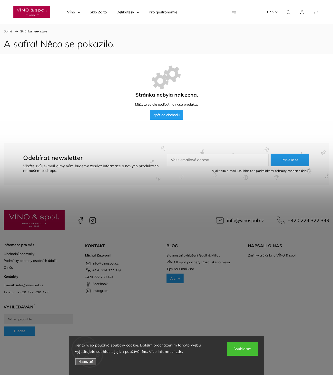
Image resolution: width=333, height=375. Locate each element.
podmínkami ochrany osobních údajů (282, 171)
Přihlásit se (290, 160)
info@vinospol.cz (245, 220)
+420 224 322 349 (308, 220)
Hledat (19, 331)
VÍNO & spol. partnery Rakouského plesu (198, 262)
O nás (8, 267)
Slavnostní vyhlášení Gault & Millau (193, 255)
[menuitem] (73, 12)
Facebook (80, 220)
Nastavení (85, 362)
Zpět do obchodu (166, 115)
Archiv (175, 278)
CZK (270, 12)
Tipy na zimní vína (180, 269)
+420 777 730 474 (99, 277)
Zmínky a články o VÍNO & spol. (272, 255)
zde (179, 351)
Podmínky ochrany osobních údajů (30, 260)
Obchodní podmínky (19, 254)
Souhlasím (242, 348)
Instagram (92, 220)
